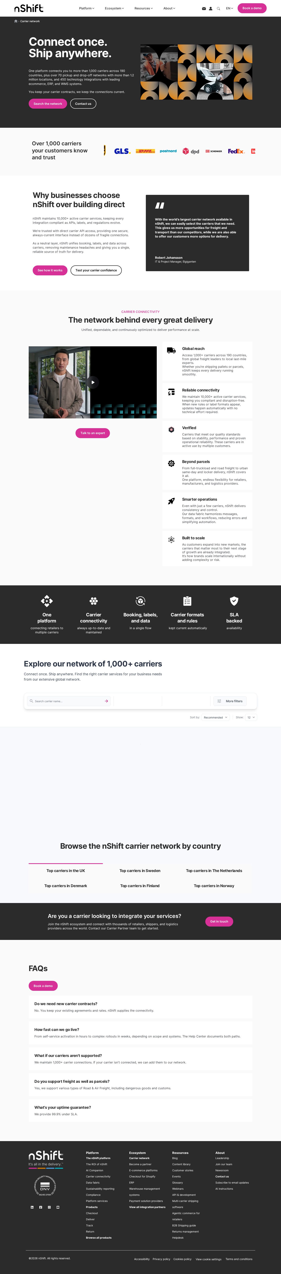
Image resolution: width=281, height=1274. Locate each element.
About (167, 8)
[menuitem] (98, 1158)
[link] (66, 870)
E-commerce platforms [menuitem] (143, 1170)
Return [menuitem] (90, 1231)
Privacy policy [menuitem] (161, 1259)
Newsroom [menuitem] (222, 1170)
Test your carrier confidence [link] (96, 270)
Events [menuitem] (176, 1176)
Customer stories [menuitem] (182, 1170)
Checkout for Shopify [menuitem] (142, 1176)
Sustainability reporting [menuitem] (100, 1188)
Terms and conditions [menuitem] (239, 1259)
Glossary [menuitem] (177, 1182)
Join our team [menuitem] (223, 1164)
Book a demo (252, 8)
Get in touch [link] (219, 921)
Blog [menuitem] (175, 1158)
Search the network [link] (48, 104)
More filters (234, 701)
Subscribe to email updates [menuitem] (232, 1182)
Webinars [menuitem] (178, 1188)
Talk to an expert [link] (92, 433)
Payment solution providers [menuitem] (146, 1200)
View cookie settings (208, 1259)
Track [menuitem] (89, 1225)
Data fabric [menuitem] (93, 1182)
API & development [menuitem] (184, 1194)
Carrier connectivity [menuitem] (98, 1176)
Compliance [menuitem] (93, 1194)
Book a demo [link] (43, 986)
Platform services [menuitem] (97, 1200)
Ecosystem (113, 8)
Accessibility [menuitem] (142, 1259)
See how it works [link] (50, 270)
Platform (85, 8)
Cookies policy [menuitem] (182, 1259)
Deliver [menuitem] (90, 1219)
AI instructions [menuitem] (224, 1188)
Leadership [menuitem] (222, 1158)
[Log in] (210, 8)
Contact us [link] (83, 104)
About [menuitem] (220, 1153)
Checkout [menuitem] (92, 1213)
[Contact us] (204, 8)
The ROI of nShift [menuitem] (96, 1164)
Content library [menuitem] (181, 1164)
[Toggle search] (218, 8)
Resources (142, 8)
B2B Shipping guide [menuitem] (184, 1225)
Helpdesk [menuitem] (178, 1237)
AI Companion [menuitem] (94, 1170)
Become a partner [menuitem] (140, 1164)
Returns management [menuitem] (185, 1231)
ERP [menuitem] (131, 1182)
